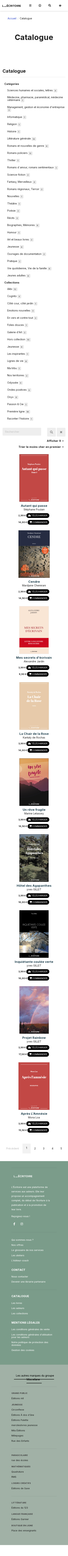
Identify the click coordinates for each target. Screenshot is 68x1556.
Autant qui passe (34, 506)
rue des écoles (19, 1460)
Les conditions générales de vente (30, 1329)
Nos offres (17, 1245)
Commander (39, 522)
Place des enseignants (23, 1530)
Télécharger (39, 515)
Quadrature (17, 1471)
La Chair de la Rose (34, 734)
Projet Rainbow (34, 1038)
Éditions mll (17, 1398)
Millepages (17, 1435)
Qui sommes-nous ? (22, 1240)
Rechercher (51, 432)
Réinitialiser (61, 432)
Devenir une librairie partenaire (28, 1281)
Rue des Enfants (20, 1441)
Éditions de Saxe (20, 1488)
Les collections (19, 1313)
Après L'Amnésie (34, 1113)
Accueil (12, 18)
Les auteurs (17, 1308)
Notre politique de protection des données (29, 1343)
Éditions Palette (19, 1420)
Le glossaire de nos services (27, 1250)
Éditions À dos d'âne (22, 1415)
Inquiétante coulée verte (34, 962)
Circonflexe (17, 1409)
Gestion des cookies (22, 1350)
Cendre (34, 581)
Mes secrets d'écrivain (34, 657)
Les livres (16, 1303)
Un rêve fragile (34, 810)
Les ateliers (17, 1255)
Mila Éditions (18, 1430)
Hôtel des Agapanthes (34, 885)
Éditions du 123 (19, 1507)
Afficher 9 (54, 441)
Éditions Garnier (20, 1519)
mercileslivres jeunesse (24, 1425)
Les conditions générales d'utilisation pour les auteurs (31, 1336)
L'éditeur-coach (20, 1260)
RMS (13, 1476)
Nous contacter (19, 1276)
